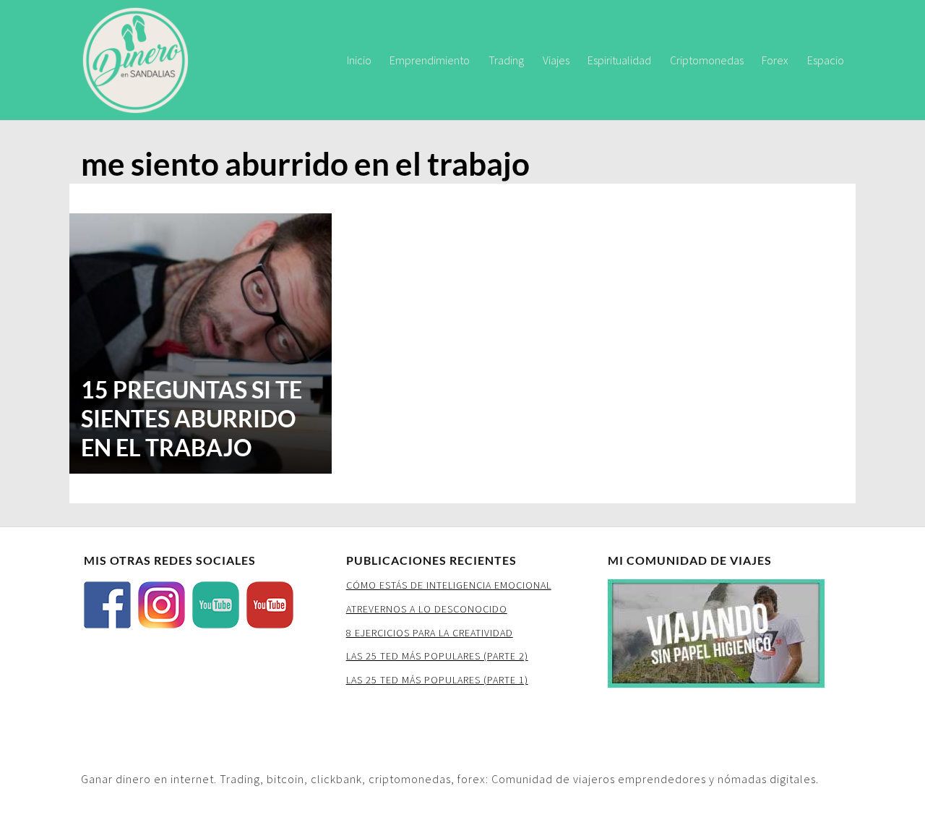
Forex (775, 60)
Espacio (825, 60)
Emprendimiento (430, 60)
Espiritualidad (619, 60)
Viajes (556, 60)
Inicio (359, 60)
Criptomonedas (707, 60)
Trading (506, 60)
